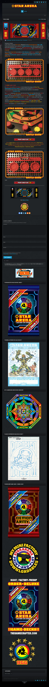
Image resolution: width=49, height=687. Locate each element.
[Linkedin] (25, 213)
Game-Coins (20, 40)
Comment (5, 224)
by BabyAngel (8, 40)
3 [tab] (25, 137)
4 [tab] (26, 137)
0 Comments (25, 40)
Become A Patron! (28, 279)
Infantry (37, 53)
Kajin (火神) (31, 94)
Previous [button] (6, 121)
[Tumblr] (23, 213)
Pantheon (13, 48)
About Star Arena (15, 40)
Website (4, 247)
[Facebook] (19, 213)
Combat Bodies (23, 54)
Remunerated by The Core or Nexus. (12, 88)
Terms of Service (13, 253)
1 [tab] (22, 137)
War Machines (26, 52)
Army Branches (13, 54)
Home (39, 19)
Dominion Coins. (16, 91)
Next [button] (43, 121)
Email (4, 242)
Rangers (7, 95)
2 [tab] (23, 137)
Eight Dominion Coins (28, 46)
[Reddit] (27, 213)
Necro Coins (26, 200)
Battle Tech (32, 54)
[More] (29, 213)
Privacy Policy (5, 253)
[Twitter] (21, 213)
